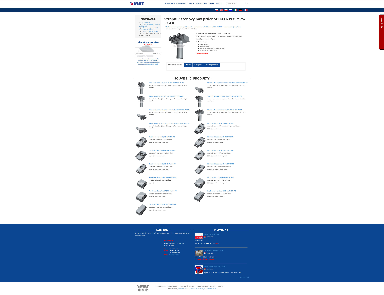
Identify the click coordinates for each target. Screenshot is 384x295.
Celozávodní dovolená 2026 (213, 250)
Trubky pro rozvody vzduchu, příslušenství (179, 27)
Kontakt (221, 286)
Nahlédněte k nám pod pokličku (215, 266)
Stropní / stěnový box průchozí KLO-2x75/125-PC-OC (224, 96)
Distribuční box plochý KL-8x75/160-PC (162, 137)
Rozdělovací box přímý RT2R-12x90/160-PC (221, 191)
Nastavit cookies (211, 289)
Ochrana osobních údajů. (151, 64)
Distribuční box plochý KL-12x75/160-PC (162, 164)
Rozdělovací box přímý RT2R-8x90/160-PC (162, 191)
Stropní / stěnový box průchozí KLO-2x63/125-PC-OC (166, 96)
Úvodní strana (146, 22)
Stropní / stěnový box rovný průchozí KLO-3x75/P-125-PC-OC (169, 123)
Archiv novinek (244, 277)
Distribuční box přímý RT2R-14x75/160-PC (163, 204)
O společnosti (161, 286)
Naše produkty (173, 286)
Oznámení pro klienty (211, 234)
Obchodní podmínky (187, 286)
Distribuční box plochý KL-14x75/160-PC (220, 164)
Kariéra (213, 286)
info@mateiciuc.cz (174, 254)
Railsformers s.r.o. (183, 289)
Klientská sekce (202, 286)
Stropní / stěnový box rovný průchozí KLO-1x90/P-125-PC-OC (227, 83)
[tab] (175, 65)
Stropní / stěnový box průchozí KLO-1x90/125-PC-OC (166, 83)
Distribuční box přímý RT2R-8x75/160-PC (220, 177)
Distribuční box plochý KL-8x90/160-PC (220, 137)
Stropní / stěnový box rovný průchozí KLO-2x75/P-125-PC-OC (169, 110)
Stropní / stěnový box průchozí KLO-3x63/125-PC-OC (224, 110)
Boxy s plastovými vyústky (150, 32)
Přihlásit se (156, 53)
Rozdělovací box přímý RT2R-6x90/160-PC (162, 177)
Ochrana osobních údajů (197, 289)
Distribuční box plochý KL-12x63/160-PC (220, 150)
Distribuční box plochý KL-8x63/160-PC (220, 123)
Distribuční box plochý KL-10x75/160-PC (162, 150)
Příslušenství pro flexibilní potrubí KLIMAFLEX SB (148, 29)
